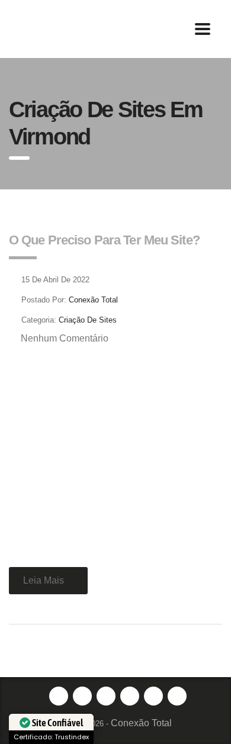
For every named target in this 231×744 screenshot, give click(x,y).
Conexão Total (141, 723)
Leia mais (43, 580)
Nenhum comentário (64, 338)
